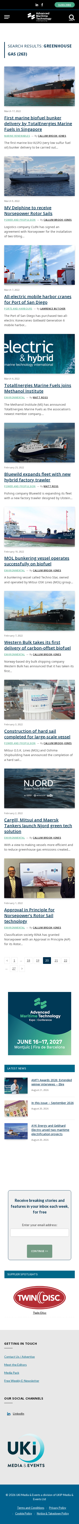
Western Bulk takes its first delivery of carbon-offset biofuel (37, 645)
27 (14, 968)
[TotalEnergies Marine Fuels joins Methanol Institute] (39, 354)
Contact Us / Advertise (19, 1356)
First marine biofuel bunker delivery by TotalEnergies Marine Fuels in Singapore (38, 123)
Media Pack (11, 1372)
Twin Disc (39, 1313)
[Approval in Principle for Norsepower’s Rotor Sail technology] (39, 878)
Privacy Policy (57, 1507)
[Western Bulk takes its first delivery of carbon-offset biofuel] (39, 611)
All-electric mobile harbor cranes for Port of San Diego (37, 299)
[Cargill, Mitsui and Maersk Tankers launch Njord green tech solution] (39, 788)
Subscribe (64, 4)
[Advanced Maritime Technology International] (39, 17)
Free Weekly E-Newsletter (21, 1380)
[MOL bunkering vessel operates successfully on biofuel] (39, 526)
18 (28, 960)
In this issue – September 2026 (52, 1103)
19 (37, 960)
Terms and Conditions (30, 1507)
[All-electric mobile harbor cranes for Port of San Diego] (39, 265)
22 (65, 960)
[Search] (71, 17)
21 (56, 960)
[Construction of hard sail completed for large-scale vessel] (39, 699)
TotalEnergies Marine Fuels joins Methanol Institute (37, 388)
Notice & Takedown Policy (53, 1513)
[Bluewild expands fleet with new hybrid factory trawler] (39, 442)
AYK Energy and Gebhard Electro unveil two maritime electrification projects (50, 1130)
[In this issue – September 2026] (16, 1108)
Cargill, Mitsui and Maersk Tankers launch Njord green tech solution (38, 825)
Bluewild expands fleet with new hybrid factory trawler (37, 477)
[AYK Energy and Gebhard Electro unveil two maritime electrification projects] (16, 1131)
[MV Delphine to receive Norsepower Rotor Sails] (39, 176)
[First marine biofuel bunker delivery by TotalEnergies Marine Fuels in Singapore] (39, 86)
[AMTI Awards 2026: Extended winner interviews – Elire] (16, 1086)
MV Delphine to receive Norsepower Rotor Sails (28, 210)
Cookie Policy (23, 1513)
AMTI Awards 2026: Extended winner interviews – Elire (51, 1082)
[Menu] (7, 17)
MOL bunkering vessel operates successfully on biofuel (36, 561)
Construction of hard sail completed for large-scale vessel (37, 734)
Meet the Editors (15, 1364)
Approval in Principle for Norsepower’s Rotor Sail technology (29, 915)
